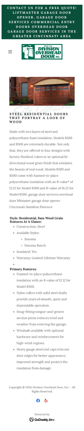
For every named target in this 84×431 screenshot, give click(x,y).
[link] (42, 52)
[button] (11, 52)
